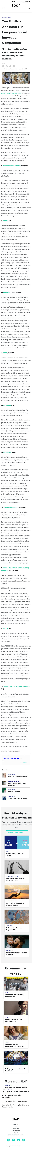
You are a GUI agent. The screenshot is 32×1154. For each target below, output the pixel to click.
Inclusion (4, 751)
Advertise (16, 1130)
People (6, 992)
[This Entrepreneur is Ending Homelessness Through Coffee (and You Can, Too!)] (16, 983)
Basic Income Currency (11, 165)
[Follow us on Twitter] (13, 1141)
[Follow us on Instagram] (23, 1141)
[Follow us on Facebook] (8, 1141)
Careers (16, 1128)
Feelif (5, 353)
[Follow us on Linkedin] (18, 1141)
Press (16, 1133)
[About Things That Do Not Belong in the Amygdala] (17, 892)
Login (13, 1)
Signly (5, 628)
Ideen (7, 851)
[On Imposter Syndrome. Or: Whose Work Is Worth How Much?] (17, 867)
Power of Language (10, 507)
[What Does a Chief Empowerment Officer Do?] (16, 1033)
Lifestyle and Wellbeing (14, 781)
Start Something (6, 17)
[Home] (16, 5)
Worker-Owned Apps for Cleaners (17, 686)
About (16, 1126)
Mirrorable (7, 405)
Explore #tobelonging (15, 832)
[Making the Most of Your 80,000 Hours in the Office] (16, 1008)
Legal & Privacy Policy (16, 1135)
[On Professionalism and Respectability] (17, 917)
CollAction (7, 292)
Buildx (5, 221)
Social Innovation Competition (11, 93)
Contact (16, 1124)
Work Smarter (9, 950)
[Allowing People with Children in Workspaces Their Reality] (17, 941)
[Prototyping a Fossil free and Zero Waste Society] (16, 1058)
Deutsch (20, 1)
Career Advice (11, 774)
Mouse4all (7, 452)
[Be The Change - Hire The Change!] (17, 842)
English (27, 1)
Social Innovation (14, 751)
